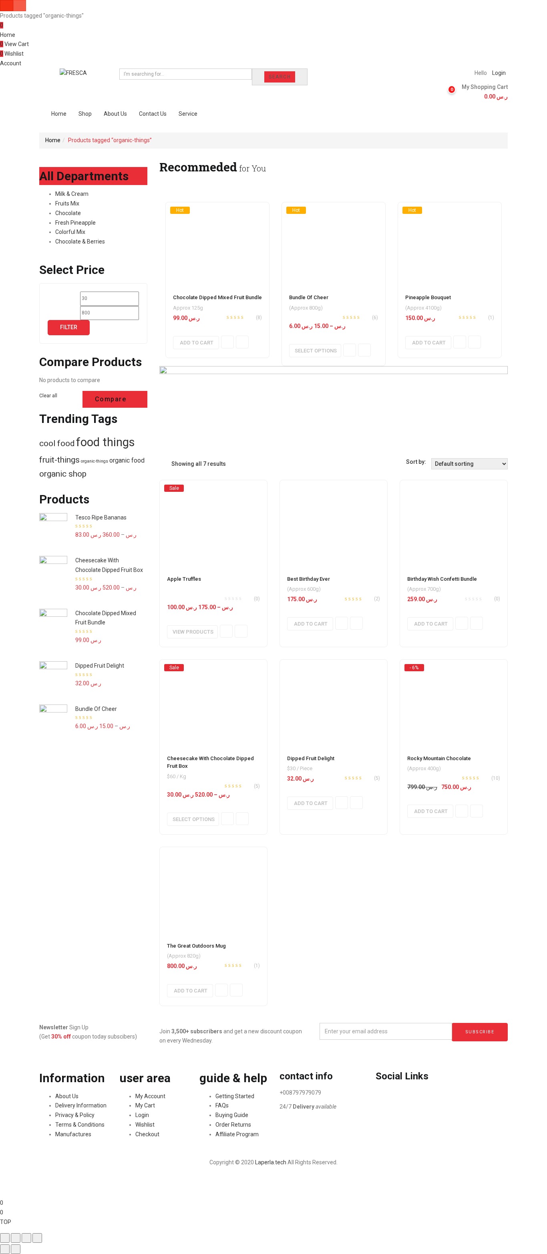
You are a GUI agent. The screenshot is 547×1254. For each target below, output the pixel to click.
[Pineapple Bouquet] (449, 244)
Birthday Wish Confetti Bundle (442, 579)
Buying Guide (231, 1115)
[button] (482, 92)
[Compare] (242, 342)
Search (280, 77)
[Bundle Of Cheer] (333, 244)
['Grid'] (161, 463)
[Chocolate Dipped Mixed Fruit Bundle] (217, 244)
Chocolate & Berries (80, 241)
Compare (111, 399)
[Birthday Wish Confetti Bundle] (453, 523)
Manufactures (73, 1134)
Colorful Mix (70, 232)
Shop (85, 114)
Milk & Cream (71, 194)
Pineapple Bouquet (428, 297)
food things (105, 442)
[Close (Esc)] (5, 1238)
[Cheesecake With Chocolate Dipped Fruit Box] (213, 703)
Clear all (48, 396)
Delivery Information (81, 1105)
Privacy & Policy (75, 1115)
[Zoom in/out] (37, 1238)
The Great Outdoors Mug (196, 946)
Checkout (147, 1134)
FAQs (222, 1105)
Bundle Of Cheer (308, 297)
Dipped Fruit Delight (310, 758)
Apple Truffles (184, 579)
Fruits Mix (67, 203)
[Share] (15, 1238)
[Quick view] (227, 342)
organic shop (62, 474)
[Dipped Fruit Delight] (333, 703)
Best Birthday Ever (308, 579)
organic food (127, 460)
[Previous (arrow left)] (5, 1249)
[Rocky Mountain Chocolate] (453, 703)
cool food (57, 443)
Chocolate (68, 213)
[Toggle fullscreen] (26, 1238)
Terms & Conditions (80, 1124)
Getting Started (234, 1096)
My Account (150, 1096)
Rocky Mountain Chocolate (439, 758)
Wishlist (145, 1124)
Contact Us (153, 114)
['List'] (167, 463)
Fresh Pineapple (75, 222)
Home (7, 35)
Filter (68, 327)
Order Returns (233, 1124)
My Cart (145, 1105)
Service (188, 114)
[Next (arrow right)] (15, 1249)
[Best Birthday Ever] (333, 523)
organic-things (94, 461)
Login (499, 73)
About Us (115, 114)
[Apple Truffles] (213, 523)
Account (10, 63)
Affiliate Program (237, 1134)
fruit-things (59, 460)
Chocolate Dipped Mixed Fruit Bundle (217, 297)
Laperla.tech (270, 1162)
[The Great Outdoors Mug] (213, 890)
